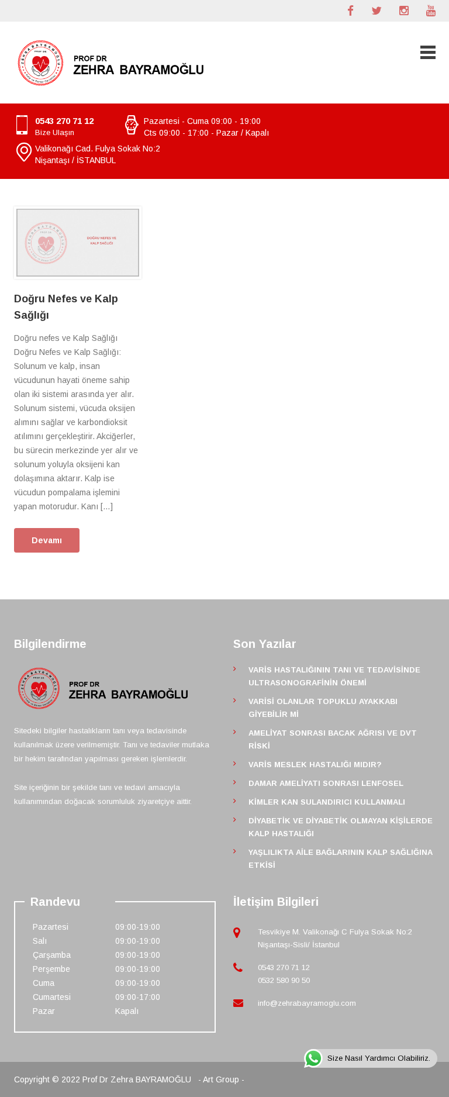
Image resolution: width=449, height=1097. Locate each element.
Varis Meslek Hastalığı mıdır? (315, 764)
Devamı (47, 540)
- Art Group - (221, 1079)
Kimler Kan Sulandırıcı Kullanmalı (326, 802)
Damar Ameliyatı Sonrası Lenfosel (325, 783)
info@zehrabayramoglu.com (307, 1003)
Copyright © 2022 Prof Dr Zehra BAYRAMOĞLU (104, 1079)
